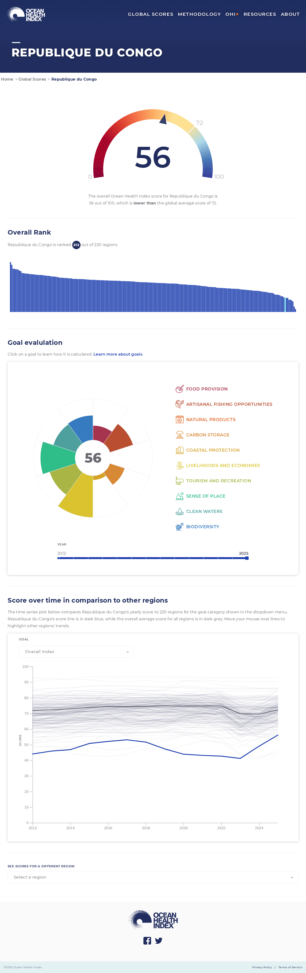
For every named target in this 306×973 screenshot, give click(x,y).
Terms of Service (290, 967)
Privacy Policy (262, 967)
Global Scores (31, 79)
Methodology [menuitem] (199, 14)
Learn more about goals (117, 354)
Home (6, 79)
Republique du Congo (73, 79)
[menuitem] (25, 14)
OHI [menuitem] (232, 14)
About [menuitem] (290, 14)
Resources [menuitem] (260, 14)
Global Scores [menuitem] (150, 14)
